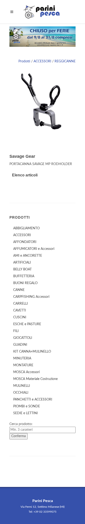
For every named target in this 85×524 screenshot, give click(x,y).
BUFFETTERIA (23, 276)
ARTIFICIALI (22, 262)
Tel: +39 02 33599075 (42, 511)
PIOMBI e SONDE (26, 406)
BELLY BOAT (22, 269)
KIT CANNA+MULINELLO (32, 351)
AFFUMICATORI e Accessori (33, 249)
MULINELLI (21, 386)
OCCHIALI (20, 392)
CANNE (19, 290)
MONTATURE (23, 365)
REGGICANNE (65, 61)
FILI (16, 331)
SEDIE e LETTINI (25, 413)
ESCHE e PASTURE (27, 324)
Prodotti (24, 61)
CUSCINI (19, 317)
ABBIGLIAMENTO (26, 228)
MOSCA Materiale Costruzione (35, 379)
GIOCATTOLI (22, 338)
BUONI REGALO (25, 283)
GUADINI (20, 344)
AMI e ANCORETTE (27, 255)
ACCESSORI (42, 61)
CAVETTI (19, 310)
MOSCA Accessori (26, 372)
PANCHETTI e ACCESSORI (32, 399)
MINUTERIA (22, 358)
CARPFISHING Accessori (31, 296)
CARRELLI (20, 303)
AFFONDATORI (24, 242)
